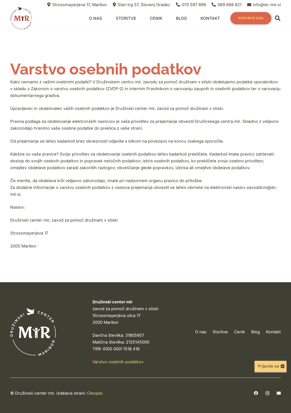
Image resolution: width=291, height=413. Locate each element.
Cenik (239, 331)
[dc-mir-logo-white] (33, 332)
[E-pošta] (279, 393)
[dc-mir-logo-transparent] (21, 18)
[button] (139, 18)
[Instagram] (267, 393)
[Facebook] (256, 393)
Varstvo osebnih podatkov (118, 361)
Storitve (220, 331)
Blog (255, 331)
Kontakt (273, 331)
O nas (200, 331)
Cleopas (95, 393)
